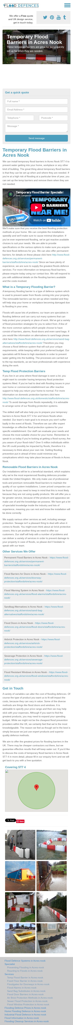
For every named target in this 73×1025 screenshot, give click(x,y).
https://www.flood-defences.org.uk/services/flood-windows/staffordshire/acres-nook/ (36, 676)
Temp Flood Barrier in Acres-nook (25, 977)
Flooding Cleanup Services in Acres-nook (27, 1021)
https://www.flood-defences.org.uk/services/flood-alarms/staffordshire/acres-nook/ (35, 594)
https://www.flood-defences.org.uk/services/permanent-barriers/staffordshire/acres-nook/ (36, 561)
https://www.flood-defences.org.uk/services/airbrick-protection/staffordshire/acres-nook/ (32, 643)
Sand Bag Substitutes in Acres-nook (26, 991)
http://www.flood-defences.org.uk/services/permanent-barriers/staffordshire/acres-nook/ (36, 258)
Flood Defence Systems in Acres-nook (25, 960)
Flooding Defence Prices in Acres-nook (25, 1007)
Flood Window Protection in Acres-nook (28, 1004)
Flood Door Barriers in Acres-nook (25, 994)
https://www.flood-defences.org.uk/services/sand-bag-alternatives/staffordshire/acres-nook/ (34, 610)
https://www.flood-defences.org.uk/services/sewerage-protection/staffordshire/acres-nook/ (33, 659)
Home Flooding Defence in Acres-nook (25, 1011)
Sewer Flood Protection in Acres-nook (27, 1001)
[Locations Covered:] (4, 5)
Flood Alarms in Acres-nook (21, 987)
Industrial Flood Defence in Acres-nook (25, 1014)
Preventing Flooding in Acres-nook (25, 967)
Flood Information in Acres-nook (22, 1018)
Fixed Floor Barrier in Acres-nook (25, 981)
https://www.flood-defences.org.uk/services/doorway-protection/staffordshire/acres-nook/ (35, 578)
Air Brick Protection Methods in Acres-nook (30, 997)
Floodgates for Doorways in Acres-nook (28, 984)
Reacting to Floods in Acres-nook (25, 970)
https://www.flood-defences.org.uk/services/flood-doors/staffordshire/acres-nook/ (35, 627)
